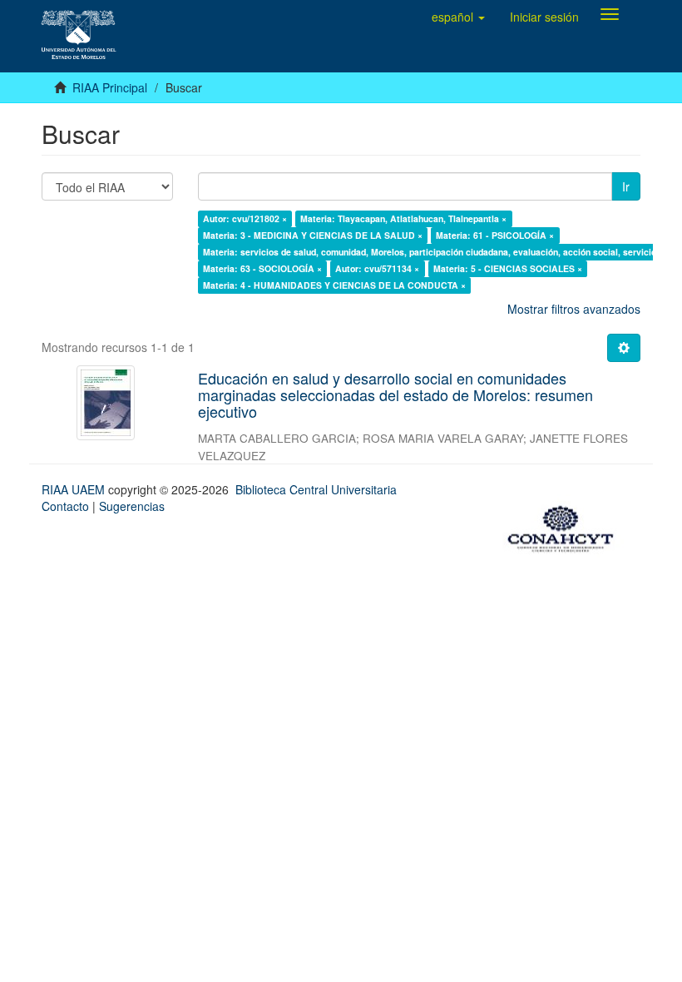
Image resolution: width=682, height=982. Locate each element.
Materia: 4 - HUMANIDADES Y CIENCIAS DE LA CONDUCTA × (334, 285)
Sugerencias (132, 506)
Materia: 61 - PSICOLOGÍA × (495, 235)
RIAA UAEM (75, 489)
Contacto (65, 506)
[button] (458, 16)
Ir (626, 186)
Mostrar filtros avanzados (573, 308)
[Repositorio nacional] (565, 526)
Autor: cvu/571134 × (377, 268)
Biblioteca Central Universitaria (316, 489)
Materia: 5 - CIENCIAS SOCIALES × (507, 268)
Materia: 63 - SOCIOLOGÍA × (262, 268)
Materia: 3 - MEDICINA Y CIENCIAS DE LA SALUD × (313, 235)
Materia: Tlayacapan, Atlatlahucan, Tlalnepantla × (403, 218)
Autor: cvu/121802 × (245, 218)
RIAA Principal (109, 87)
